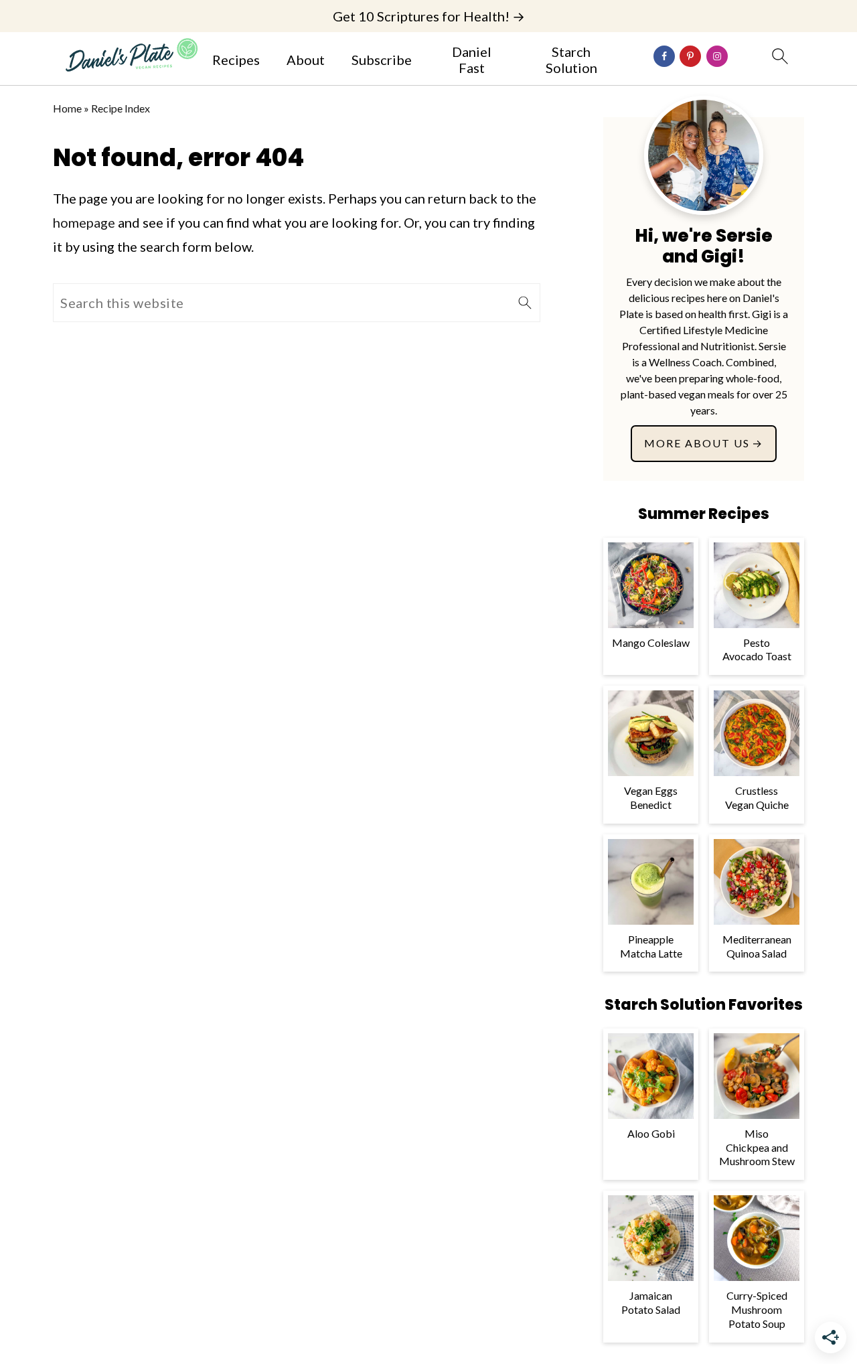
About (306, 60)
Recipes (236, 60)
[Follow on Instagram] (717, 56)
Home (67, 108)
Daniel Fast (471, 60)
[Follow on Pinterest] (690, 56)
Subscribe (382, 60)
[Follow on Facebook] (664, 56)
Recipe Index (120, 108)
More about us (697, 443)
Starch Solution (571, 60)
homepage (84, 222)
